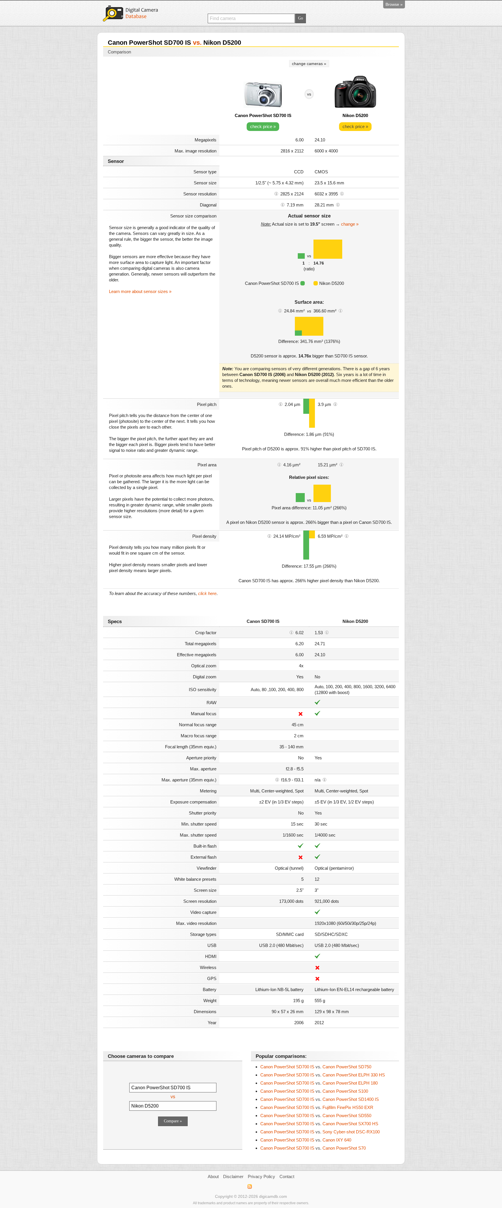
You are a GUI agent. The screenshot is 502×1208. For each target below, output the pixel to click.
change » (349, 224)
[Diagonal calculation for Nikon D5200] (338, 204)
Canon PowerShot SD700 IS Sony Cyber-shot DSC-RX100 (320, 1131)
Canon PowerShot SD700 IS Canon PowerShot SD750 (315, 1066)
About (213, 1176)
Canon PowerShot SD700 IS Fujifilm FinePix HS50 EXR (316, 1107)
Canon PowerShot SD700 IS (263, 115)
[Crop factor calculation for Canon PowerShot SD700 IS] (291, 632)
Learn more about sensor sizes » (140, 291)
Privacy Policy (261, 1176)
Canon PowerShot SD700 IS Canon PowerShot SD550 (315, 1115)
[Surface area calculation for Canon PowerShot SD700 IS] (280, 310)
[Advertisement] (161, 96)
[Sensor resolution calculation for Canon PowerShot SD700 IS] (276, 193)
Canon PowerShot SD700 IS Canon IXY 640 (305, 1139)
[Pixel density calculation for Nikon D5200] (346, 536)
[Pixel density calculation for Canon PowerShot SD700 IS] (269, 536)
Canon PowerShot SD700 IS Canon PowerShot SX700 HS (319, 1123)
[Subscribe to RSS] (249, 1186)
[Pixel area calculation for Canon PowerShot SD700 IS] (279, 464)
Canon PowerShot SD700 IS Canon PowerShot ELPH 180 (319, 1083)
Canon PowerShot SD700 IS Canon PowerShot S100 (314, 1091)
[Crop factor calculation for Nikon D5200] (327, 632)
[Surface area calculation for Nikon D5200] (340, 310)
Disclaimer (233, 1176)
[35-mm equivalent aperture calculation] (277, 779)
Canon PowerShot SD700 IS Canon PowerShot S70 (313, 1148)
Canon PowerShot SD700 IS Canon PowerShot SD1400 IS (319, 1099)
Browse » (394, 4)
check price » (263, 126)
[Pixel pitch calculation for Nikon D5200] (335, 404)
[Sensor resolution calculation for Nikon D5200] (342, 193)
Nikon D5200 (355, 115)
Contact (286, 1176)
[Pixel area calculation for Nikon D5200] (341, 464)
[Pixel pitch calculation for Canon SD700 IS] (281, 404)
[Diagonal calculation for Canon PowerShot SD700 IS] (283, 204)
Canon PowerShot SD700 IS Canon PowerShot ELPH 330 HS (322, 1074)
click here (207, 593)
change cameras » (309, 63)
